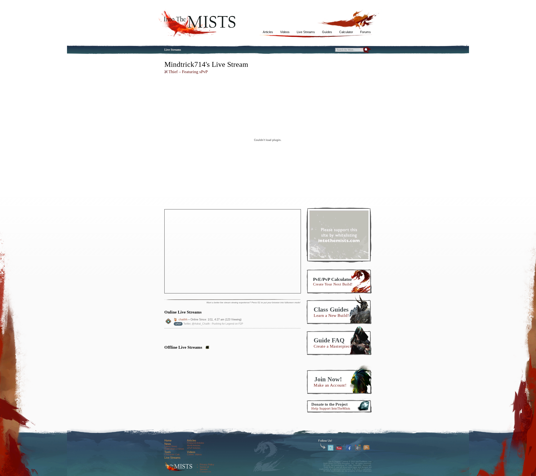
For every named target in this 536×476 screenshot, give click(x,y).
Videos (285, 32)
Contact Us (205, 472)
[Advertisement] (339, 235)
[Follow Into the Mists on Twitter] (330, 448)
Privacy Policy (207, 464)
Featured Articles (195, 443)
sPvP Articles (193, 448)
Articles (268, 32)
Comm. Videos (194, 454)
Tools (167, 452)
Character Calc (172, 454)
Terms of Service (204, 468)
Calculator (346, 32)
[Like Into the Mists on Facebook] (349, 447)
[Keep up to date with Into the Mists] (366, 448)
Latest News (170, 446)
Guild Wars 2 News (174, 449)
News (167, 443)
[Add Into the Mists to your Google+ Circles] (357, 448)
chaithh (183, 319)
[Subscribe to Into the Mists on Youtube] (339, 448)
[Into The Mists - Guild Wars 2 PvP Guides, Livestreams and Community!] (177, 467)
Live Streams (306, 32)
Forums (365, 32)
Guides (327, 32)
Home (167, 440)
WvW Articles (193, 445)
